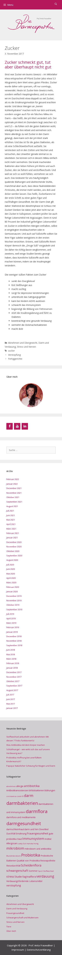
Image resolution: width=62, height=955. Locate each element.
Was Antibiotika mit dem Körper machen (25, 745)
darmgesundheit (23, 823)
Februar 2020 (12, 587)
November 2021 (13, 492)
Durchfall (10, 833)
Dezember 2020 (13, 542)
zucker (11, 350)
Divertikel (43, 829)
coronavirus (11, 796)
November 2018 (13, 640)
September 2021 (14, 501)
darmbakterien (22, 803)
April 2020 (11, 578)
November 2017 (13, 676)
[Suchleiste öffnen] (56, 4)
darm (28, 795)
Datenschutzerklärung (39, 949)
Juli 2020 (10, 564)
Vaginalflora (29, 876)
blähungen (50, 790)
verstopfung (13, 885)
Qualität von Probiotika (28, 860)
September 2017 (14, 685)
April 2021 (11, 524)
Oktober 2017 (12, 681)
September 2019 (14, 609)
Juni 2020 (10, 569)
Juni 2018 (10, 649)
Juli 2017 (10, 694)
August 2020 (12, 560)
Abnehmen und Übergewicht (22, 342)
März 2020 (11, 582)
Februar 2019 (12, 627)
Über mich (11, 931)
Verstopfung (14, 354)
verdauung (45, 876)
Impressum (17, 949)
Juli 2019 (10, 613)
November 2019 (13, 600)
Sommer (33, 870)
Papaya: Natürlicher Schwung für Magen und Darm (30, 765)
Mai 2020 (10, 573)
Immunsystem (33, 838)
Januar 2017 (12, 708)
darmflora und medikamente (21, 817)
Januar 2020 (12, 591)
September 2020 (14, 555)
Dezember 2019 (13, 596)
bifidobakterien (36, 790)
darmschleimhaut (15, 829)
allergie (20, 786)
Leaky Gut (22, 843)
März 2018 (11, 658)
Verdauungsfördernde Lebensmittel (24, 881)
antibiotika (32, 786)
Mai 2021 (10, 519)
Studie (18, 876)
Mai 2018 (10, 654)
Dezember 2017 (13, 672)
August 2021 (12, 506)
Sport (40, 871)
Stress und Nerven (26, 346)
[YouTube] (17, 426)
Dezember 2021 (13, 488)
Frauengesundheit (37, 833)
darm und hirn (31, 829)
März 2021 (11, 528)
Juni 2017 (10, 699)
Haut (19, 838)
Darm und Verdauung (16, 908)
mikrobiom (15, 848)
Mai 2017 (10, 703)
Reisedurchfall (13, 865)
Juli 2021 (10, 510)
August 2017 (12, 690)
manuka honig (32, 843)
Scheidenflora (31, 865)
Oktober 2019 (12, 604)
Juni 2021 (10, 515)
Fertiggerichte (15, 358)
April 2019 (11, 618)
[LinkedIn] (25, 426)
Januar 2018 (12, 667)
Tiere (8, 926)
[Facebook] (9, 426)
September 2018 (14, 645)
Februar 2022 (12, 479)
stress (10, 876)
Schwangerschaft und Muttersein (22, 917)
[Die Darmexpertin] (31, 23)
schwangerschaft (17, 870)
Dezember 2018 (13, 636)
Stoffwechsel (48, 871)
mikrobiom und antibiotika (38, 848)
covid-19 (20, 796)
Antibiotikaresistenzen (17, 790)
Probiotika (30, 855)
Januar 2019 (12, 632)
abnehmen (11, 786)
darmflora (37, 811)
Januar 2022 (12, 483)
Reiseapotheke (47, 860)
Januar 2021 (12, 537)
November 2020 (13, 546)
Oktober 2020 (12, 551)
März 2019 (11, 622)
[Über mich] (31, 395)
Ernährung (21, 833)
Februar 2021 (12, 533)
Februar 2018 (12, 663)
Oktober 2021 (12, 497)
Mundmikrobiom (13, 856)
